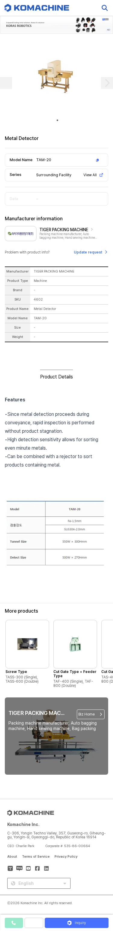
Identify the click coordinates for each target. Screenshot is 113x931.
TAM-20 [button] (43, 160)
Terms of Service (36, 857)
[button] (102, 879)
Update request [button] (88, 252)
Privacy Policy (66, 857)
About (12, 857)
